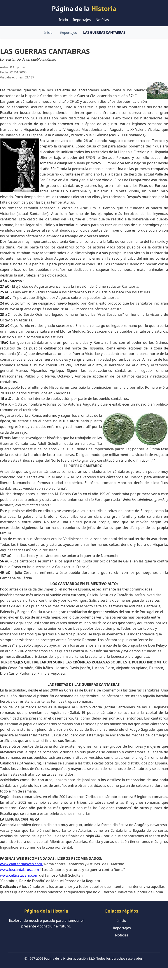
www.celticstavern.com (19, 875)
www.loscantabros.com (20, 869)
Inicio (63, 19)
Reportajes (82, 19)
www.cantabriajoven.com (21, 864)
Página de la (84, 8)
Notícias (102, 19)
